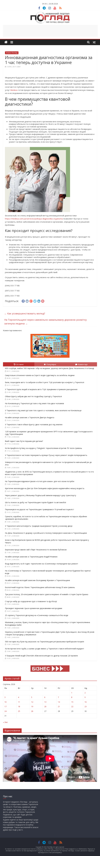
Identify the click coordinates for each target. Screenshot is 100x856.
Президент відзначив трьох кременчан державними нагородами (33, 608)
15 (72, 702)
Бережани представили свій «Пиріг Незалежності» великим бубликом (36, 549)
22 (72, 706)
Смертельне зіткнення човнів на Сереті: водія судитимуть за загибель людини (39, 375)
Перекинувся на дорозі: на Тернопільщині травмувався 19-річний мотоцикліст (39, 509)
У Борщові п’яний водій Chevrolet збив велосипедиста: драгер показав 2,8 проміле (41, 655)
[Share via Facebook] (23, 300)
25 (19, 711)
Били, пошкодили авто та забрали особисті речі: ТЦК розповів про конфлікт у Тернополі (44, 382)
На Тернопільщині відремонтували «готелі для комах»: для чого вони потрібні (39, 481)
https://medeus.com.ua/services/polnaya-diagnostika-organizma (34, 218)
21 (59, 706)
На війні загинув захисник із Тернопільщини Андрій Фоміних (31, 556)
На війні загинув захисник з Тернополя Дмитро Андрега (29, 417)
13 (45, 702)
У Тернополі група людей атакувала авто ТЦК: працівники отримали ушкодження (41, 389)
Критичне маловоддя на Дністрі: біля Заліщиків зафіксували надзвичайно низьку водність (44, 488)
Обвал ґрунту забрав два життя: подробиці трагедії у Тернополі (33, 396)
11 (19, 702)
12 (32, 702)
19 (32, 706)
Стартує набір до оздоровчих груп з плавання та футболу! (31, 601)
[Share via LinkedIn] (38, 300)
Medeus (14, 90)
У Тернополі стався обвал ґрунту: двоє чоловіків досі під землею (34, 424)
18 (19, 706)
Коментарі (83, 364)
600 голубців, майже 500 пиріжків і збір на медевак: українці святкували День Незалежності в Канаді (49, 368)
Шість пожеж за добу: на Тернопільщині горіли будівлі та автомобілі (35, 502)
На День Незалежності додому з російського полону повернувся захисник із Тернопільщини (46, 533)
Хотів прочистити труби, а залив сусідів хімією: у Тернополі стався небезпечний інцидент (44, 648)
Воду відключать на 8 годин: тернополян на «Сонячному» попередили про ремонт (41, 563)
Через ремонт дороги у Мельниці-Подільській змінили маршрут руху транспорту (40, 495)
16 (86, 702)
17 (5, 706)
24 (5, 711)
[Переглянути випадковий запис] (94, 42)
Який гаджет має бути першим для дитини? (24, 441)
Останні (19, 364)
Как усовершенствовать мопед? (24, 313)
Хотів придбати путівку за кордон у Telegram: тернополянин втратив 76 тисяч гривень (43, 448)
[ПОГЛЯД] (6, 42)
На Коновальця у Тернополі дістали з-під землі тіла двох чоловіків (34, 403)
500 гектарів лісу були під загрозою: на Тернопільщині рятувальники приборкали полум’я (44, 641)
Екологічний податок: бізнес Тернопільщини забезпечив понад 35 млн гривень (40, 587)
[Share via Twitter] (34, 300)
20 (45, 706)
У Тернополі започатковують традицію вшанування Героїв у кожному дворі (38, 526)
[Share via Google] (31, 300)
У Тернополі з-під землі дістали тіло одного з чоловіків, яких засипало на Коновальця (43, 410)
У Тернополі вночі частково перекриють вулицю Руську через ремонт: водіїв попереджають (46, 455)
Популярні (51, 364)
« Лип (5, 722)
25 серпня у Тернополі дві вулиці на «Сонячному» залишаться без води (36, 615)
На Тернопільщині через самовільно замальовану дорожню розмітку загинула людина (45, 321)
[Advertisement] (50, 31)
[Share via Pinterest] (42, 300)
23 (86, 706)
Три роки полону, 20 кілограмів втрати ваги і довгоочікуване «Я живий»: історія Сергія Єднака (46, 594)
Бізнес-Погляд (11, 53)
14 (59, 702)
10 (5, 702)
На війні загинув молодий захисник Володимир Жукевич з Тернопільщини (37, 580)
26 (32, 711)
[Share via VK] (27, 300)
